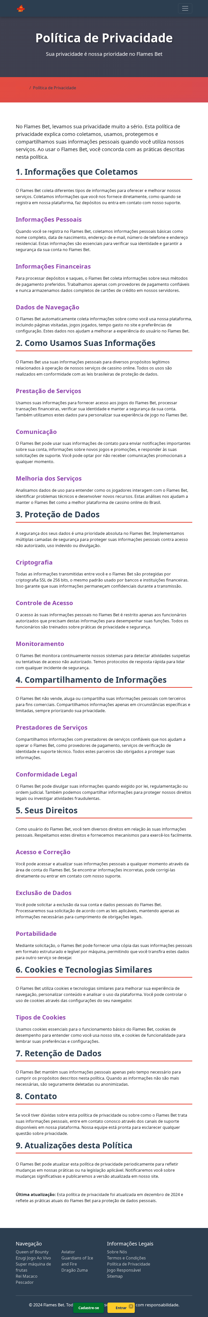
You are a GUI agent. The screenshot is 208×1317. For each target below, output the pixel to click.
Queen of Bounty (32, 1252)
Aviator (68, 1252)
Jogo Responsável (124, 1270)
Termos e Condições (126, 1258)
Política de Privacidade (128, 1264)
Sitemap (115, 1276)
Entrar (121, 1307)
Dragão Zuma (74, 1270)
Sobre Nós (117, 1252)
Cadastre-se (88, 1307)
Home (21, 88)
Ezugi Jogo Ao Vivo (33, 1258)
